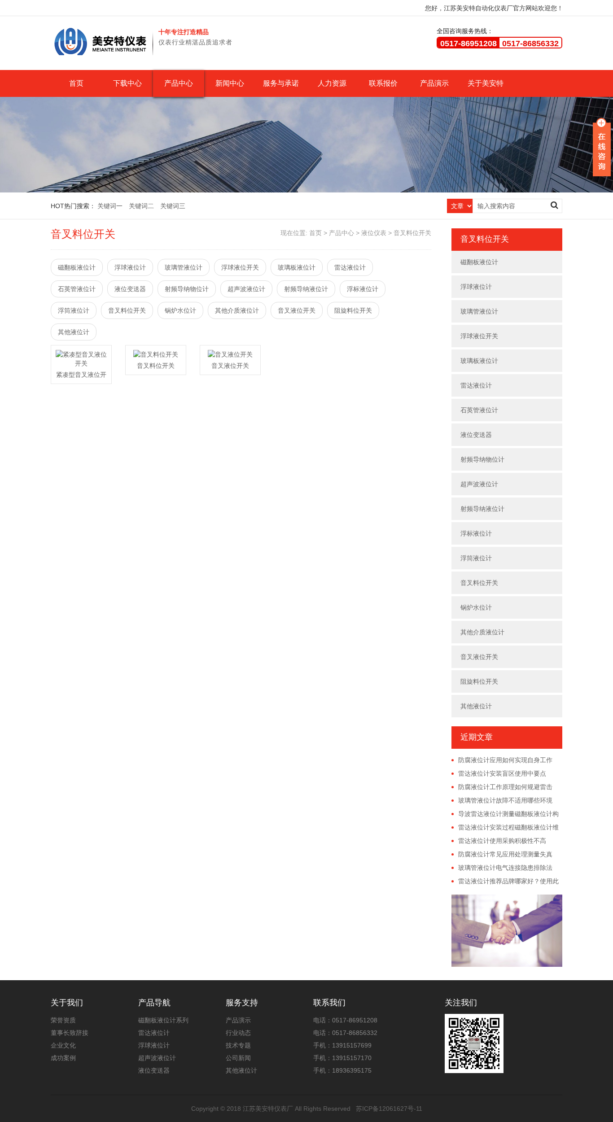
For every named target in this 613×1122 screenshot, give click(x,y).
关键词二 (141, 206)
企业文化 (63, 1045)
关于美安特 (486, 83)
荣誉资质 (63, 1020)
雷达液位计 (350, 267)
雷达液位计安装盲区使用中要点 (502, 773)
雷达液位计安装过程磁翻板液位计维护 (505, 828)
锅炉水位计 (180, 310)
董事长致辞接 (69, 1032)
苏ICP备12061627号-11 (389, 1108)
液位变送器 (130, 289)
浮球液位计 (130, 267)
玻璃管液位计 (183, 267)
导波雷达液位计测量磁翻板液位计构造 (505, 814)
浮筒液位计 (73, 310)
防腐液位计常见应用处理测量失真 (505, 854)
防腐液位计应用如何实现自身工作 (505, 760)
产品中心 (178, 83)
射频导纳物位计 (187, 289)
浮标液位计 (362, 289)
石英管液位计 (77, 289)
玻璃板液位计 (296, 267)
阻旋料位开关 (353, 310)
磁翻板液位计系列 (163, 1020)
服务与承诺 (281, 83)
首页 (76, 83)
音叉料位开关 (412, 232)
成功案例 (63, 1057)
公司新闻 (238, 1057)
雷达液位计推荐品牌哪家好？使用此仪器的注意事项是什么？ (505, 882)
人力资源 (332, 83)
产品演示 (434, 83)
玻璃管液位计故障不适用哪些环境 (505, 800)
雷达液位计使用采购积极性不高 (502, 840)
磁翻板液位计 (77, 267)
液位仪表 (373, 232)
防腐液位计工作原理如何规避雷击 (505, 786)
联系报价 (383, 83)
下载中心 (127, 83)
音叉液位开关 (296, 310)
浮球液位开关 (240, 267)
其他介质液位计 (237, 310)
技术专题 (238, 1045)
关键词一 (110, 206)
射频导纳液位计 (306, 289)
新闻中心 (229, 83)
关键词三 (172, 206)
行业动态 (238, 1032)
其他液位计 (73, 332)
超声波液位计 (246, 289)
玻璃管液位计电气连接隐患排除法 (505, 867)
